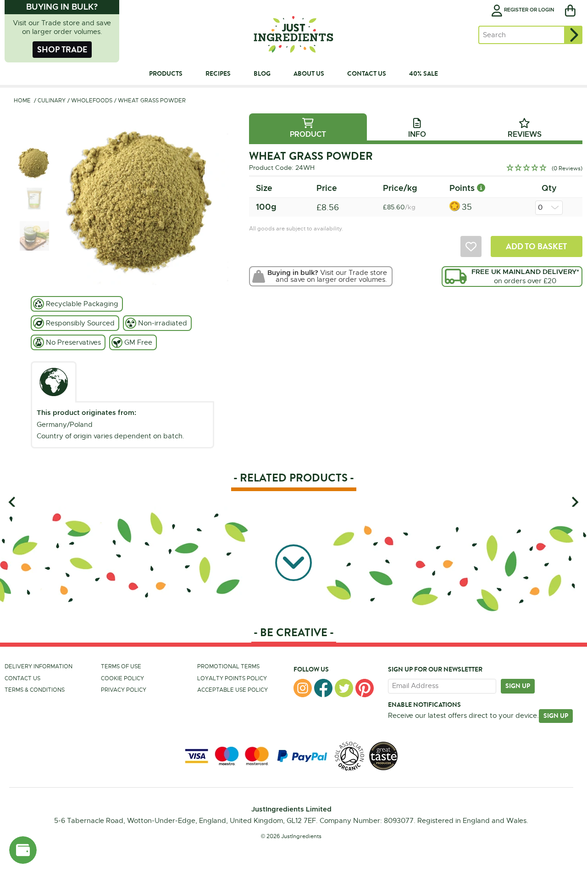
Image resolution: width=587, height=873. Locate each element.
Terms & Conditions (35, 690)
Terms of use (121, 666)
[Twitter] (344, 688)
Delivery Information (38, 666)
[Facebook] (323, 688)
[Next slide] (574, 502)
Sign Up (555, 715)
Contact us (22, 678)
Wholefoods (91, 100)
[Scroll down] (293, 561)
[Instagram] (303, 688)
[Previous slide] (12, 502)
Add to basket (536, 246)
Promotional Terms (228, 666)
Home (22, 100)
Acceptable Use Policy (232, 690)
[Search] (573, 35)
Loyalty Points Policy (232, 678)
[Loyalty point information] (481, 188)
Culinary (52, 100)
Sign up (517, 685)
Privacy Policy (123, 690)
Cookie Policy (122, 678)
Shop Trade (62, 49)
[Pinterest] (364, 688)
